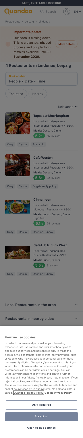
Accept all (41, 416)
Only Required (41, 404)
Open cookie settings (41, 427)
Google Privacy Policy (58, 392)
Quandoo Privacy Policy (28, 392)
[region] (41, 382)
